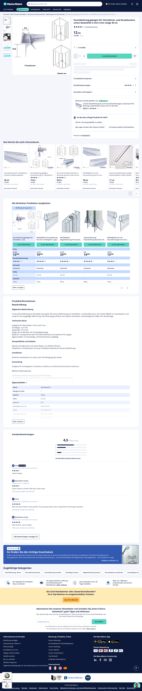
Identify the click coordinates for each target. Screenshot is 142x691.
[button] (105, 104)
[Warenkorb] (137, 4)
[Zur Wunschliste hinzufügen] (135, 56)
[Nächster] (136, 193)
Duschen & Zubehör (20, 14)
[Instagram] (110, 660)
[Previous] (121, 287)
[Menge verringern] (76, 56)
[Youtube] (105, 660)
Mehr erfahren (91, 629)
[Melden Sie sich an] (132, 4)
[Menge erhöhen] (84, 56)
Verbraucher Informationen (108, 688)
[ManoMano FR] (50, 668)
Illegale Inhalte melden (11, 653)
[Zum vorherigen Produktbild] (16, 46)
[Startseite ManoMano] (13, 4)
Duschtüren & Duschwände (36, 14)
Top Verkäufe (53, 656)
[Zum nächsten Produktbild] (66, 46)
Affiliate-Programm (10, 662)
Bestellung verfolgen (10, 640)
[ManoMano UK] (60, 668)
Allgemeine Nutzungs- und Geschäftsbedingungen (78, 688)
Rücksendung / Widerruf (12, 643)
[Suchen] (29, 4)
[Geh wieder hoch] (136, 668)
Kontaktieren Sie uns (10, 650)
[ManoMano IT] (55, 668)
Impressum (33, 688)
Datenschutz (43, 688)
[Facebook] (100, 660)
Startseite (6, 14)
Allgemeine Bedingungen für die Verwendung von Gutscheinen (25, 666)
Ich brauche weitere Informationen (121, 127)
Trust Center (53, 688)
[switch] (7, 686)
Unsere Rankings (54, 647)
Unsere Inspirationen (55, 653)
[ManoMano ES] (65, 668)
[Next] (127, 287)
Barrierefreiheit (132, 688)
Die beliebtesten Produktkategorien (60, 643)
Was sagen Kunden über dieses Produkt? (90, 127)
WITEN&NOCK (86, 135)
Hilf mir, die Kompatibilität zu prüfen (88, 122)
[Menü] (10, 673)
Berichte (122, 688)
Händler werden (9, 656)
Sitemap (24, 688)
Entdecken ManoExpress (57, 659)
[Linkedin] (95, 660)
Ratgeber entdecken (109, 561)
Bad (12, 14)
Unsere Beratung (54, 640)
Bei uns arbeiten (9, 659)
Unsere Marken (53, 650)
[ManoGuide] (137, 685)
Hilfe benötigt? (8, 647)
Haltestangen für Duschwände (55, 14)
